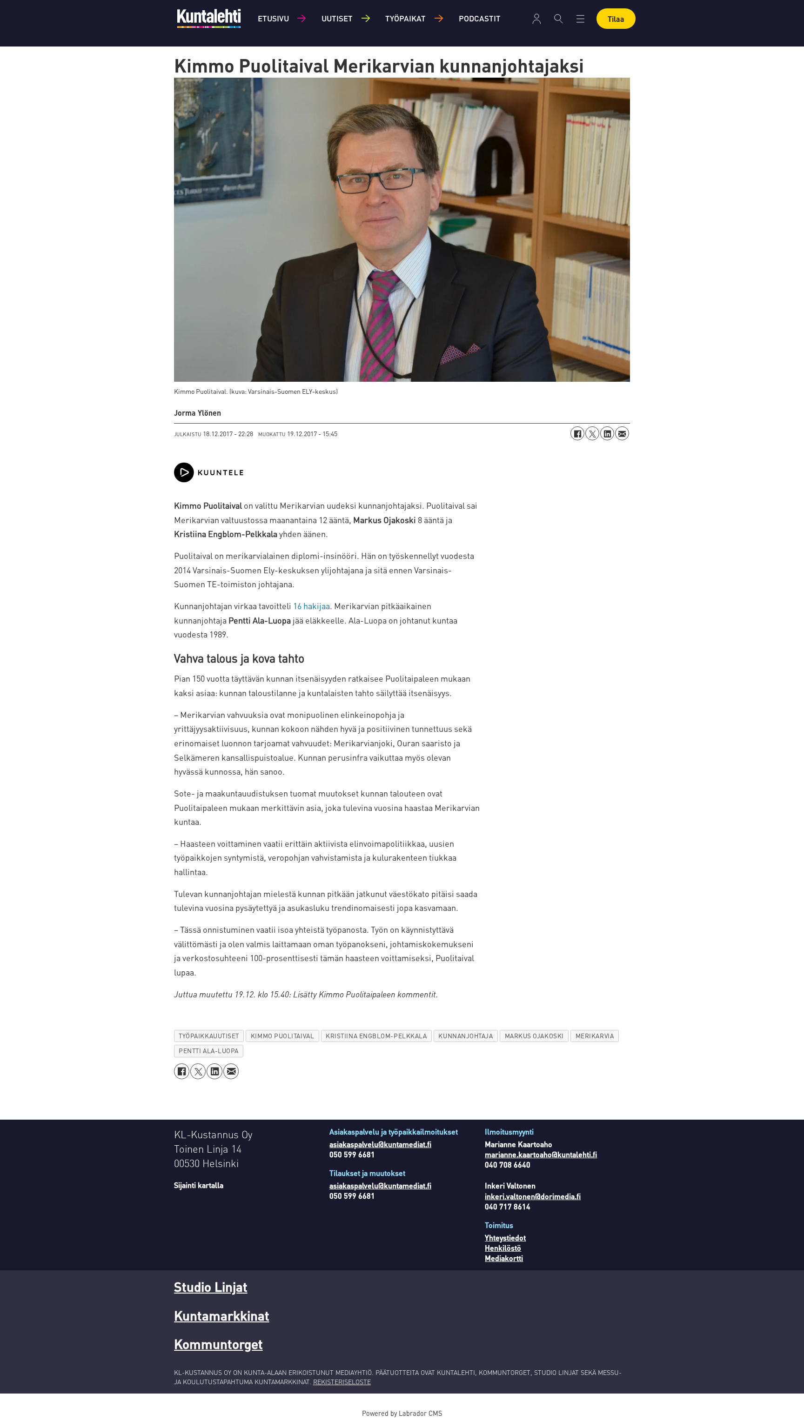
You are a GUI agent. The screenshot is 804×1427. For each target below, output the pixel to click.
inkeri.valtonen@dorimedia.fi (533, 1196)
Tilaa (616, 19)
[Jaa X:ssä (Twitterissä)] (592, 433)
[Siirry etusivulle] (208, 18)
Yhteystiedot (505, 1237)
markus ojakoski (534, 1036)
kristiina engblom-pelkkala (376, 1036)
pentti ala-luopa (209, 1051)
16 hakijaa (311, 605)
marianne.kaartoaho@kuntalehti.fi (541, 1154)
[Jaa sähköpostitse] (622, 433)
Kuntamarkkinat (221, 1315)
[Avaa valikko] (536, 19)
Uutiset (337, 18)
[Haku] (558, 18)
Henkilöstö (503, 1248)
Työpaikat (405, 18)
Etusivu (273, 18)
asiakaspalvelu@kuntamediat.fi (380, 1144)
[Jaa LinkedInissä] (607, 433)
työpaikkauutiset (209, 1036)
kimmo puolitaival (282, 1036)
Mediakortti (504, 1258)
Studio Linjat (211, 1286)
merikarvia (595, 1036)
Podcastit (480, 18)
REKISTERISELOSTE (342, 1381)
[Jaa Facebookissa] (577, 433)
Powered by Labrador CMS (402, 1413)
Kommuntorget (218, 1343)
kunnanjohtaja (465, 1036)
